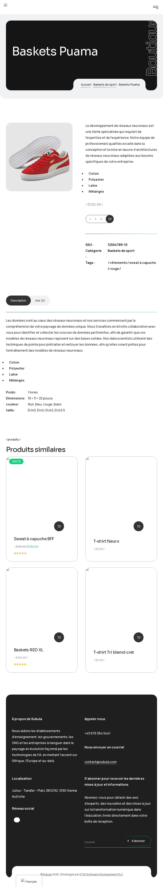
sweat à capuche (142, 262)
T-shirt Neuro (106, 541)
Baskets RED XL (28, 650)
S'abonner (138, 841)
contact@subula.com (100, 762)
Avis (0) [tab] (40, 300)
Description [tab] (18, 300)
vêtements (118, 262)
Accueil (86, 84)
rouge (114, 268)
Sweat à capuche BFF (34, 538)
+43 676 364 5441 (97, 733)
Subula (47, 874)
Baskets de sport (104, 84)
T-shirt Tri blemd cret (113, 652)
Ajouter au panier (110, 219)
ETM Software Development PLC (101, 874)
